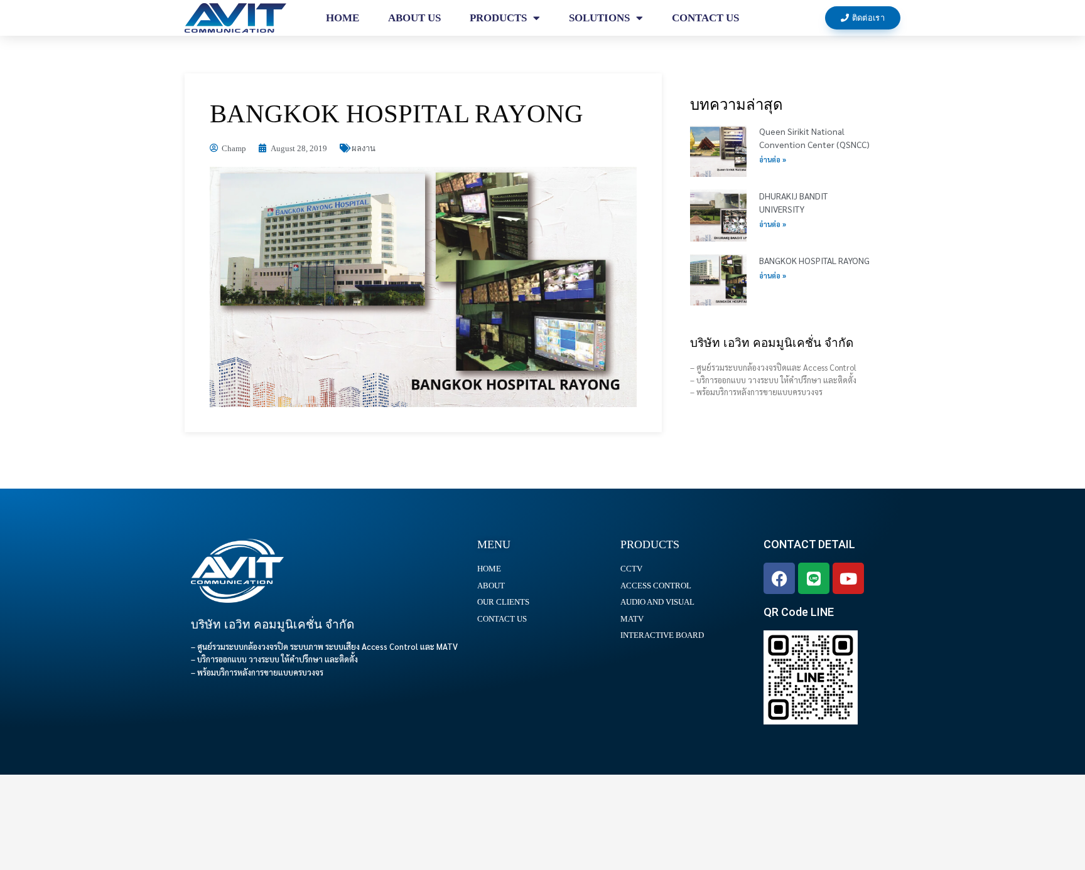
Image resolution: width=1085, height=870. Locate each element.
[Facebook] (779, 578)
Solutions (599, 18)
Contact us (705, 18)
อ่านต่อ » (772, 159)
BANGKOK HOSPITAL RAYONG (814, 260)
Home (342, 18)
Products (498, 18)
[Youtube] (848, 578)
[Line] (813, 578)
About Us (414, 18)
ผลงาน (363, 148)
